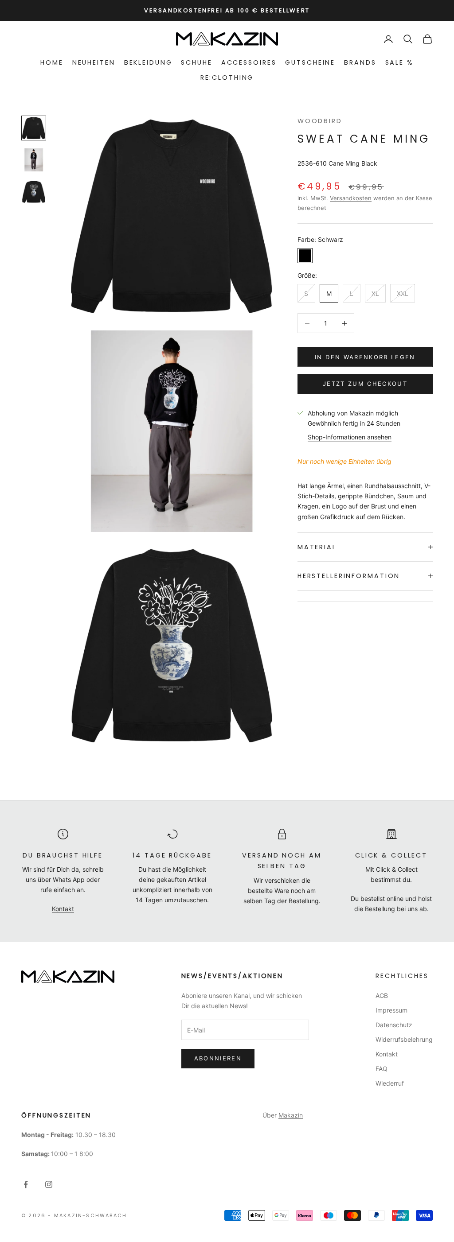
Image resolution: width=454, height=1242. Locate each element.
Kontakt (63, 908)
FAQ (381, 1068)
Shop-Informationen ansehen (349, 437)
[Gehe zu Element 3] (33, 191)
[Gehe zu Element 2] (33, 159)
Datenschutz (394, 1025)
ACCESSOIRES (249, 62)
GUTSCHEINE (310, 62)
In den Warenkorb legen (365, 357)
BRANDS (360, 62)
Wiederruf (390, 1083)
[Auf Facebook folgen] (25, 1184)
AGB (382, 995)
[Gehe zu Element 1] (33, 128)
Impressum (391, 1010)
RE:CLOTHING (227, 77)
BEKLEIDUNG (148, 62)
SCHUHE (196, 62)
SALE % (399, 62)
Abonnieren (218, 1058)
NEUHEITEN (93, 62)
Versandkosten (351, 198)
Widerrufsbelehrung (404, 1039)
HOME (51, 62)
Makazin (290, 1115)
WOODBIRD (319, 120)
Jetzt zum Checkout (365, 383)
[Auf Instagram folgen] (48, 1184)
